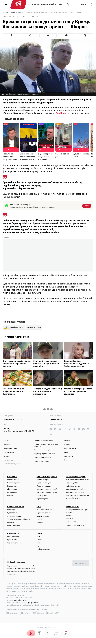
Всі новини (33, 4)
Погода (10, 496)
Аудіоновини (12, 492)
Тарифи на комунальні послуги (19, 519)
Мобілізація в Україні (75, 477)
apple (25, 613)
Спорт (39, 533)
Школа (68, 516)
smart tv (39, 613)
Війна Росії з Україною (47, 477)
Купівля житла (12, 540)
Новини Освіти (72, 507)
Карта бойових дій (44, 483)
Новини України (48, 4)
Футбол (39, 540)
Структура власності (71, 448)
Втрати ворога (42, 499)
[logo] (18, 4)
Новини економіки (15, 507)
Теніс (39, 543)
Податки (10, 522)
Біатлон (39, 546)
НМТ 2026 (69, 519)
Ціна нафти (11, 510)
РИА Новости (62, 113)
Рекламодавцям (9, 460)
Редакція (7, 444)
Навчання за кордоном (75, 525)
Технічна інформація (41, 461)
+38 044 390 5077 (57, 419)
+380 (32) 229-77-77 (20, 600)
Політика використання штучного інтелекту (46, 445)
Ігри (61, 4)
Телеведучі (7, 456)
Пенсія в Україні (13, 526)
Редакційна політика (11, 448)
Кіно (39, 507)
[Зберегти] (84, 35)
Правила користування (12, 464)
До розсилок (80, 563)
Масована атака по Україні (47, 492)
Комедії (39, 519)
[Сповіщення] (91, 4)
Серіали (40, 522)
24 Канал (6, 12)
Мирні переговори (44, 486)
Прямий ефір (12, 486)
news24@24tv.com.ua (13, 419)
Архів (66, 452)
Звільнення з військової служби (78, 480)
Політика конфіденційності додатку (47, 450)
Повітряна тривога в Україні (47, 489)
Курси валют (12, 513)
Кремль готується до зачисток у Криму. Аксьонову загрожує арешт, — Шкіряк (53, 12)
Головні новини (13, 480)
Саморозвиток (71, 522)
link (51, 429)
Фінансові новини (14, 516)
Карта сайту (68, 456)
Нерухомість (13, 533)
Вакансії (67, 444)
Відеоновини (12, 489)
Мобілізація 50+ (72, 483)
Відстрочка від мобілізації (76, 492)
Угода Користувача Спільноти (44, 454)
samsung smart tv (52, 613)
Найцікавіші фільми (44, 510)
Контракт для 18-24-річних (76, 489)
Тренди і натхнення (14, 543)
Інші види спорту (43, 549)
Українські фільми (44, 513)
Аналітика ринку (13, 536)
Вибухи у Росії (42, 496)
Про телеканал (9, 452)
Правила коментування (42, 457)
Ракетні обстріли (43, 480)
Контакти (67, 441)
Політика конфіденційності (44, 441)
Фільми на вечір (43, 516)
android (12, 613)
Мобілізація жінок (73, 486)
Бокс (38, 536)
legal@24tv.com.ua (33, 602)
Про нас (6, 441)
